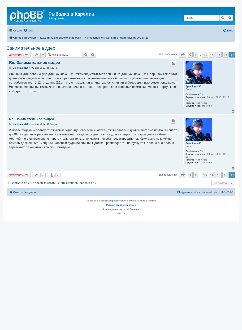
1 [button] (195, 55)
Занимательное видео (31, 48)
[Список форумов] (28, 15)
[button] (182, 55)
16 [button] (225, 55)
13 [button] (205, 55)
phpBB (113, 200)
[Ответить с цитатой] (173, 64)
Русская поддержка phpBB (121, 205)
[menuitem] (28, 30)
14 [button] (211, 55)
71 (201, 94)
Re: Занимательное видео (34, 62)
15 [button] (218, 55)
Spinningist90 (193, 86)
